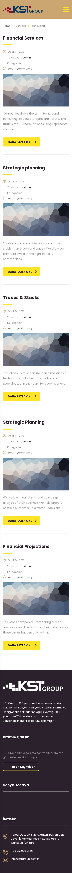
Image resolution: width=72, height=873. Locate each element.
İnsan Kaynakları (23, 767)
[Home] (23, 9)
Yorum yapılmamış (20, 69)
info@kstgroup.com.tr (25, 859)
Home (6, 26)
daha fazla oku (20, 142)
